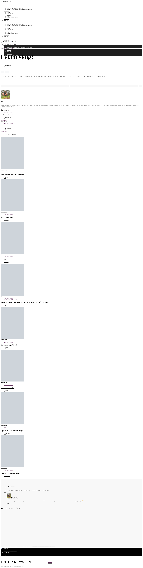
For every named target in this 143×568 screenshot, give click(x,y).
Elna (5, 67)
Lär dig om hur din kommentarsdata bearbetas (43, 546)
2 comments (6, 66)
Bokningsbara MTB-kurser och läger (15, 8)
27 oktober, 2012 (7, 65)
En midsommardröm (7, 388)
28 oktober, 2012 (7, 128)
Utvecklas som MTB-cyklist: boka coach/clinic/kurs (19, 9)
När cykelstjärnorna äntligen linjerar (12, 175)
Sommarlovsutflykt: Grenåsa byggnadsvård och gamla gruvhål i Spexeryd (24, 302)
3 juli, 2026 (6, 304)
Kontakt (9, 12)
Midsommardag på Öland (9, 345)
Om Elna (6, 20)
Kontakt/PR (6, 40)
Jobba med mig (10, 13)
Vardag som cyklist (8, 48)
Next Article (4, 121)
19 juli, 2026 (6, 177)
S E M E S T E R (5, 259)
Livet (5, 213)
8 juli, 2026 (6, 220)
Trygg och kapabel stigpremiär (11, 473)
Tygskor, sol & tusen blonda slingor (12, 431)
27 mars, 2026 (7, 433)
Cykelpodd (6, 19)
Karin (9, 486)
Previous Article (5, 110)
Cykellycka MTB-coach (12, 17)
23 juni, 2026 (6, 347)
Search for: (3, 559)
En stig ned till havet (7, 217)
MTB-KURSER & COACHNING (10, 44)
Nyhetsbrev (9, 16)
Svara (5, 492)
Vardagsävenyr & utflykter (10, 299)
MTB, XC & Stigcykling (9, 469)
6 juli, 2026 (6, 262)
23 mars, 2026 (7, 476)
